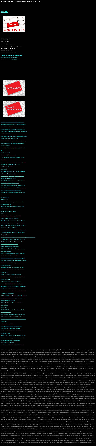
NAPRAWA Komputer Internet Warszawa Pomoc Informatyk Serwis (12, 248)
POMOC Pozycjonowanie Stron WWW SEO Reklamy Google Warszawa (13, 319)
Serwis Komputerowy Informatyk (6, 166)
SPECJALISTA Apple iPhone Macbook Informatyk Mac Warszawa (12, 262)
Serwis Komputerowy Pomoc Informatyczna (8, 211)
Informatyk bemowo (4, 272)
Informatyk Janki (4, 321)
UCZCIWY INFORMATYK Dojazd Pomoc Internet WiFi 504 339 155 (13, 239)
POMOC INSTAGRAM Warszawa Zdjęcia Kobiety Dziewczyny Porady (13, 314)
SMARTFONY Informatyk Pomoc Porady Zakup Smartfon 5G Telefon (13, 220)
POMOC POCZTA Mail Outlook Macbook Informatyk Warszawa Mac (13, 253)
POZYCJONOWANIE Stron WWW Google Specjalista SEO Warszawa (13, 171)
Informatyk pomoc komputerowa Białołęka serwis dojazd (11, 274)
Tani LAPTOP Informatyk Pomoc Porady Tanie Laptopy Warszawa (12, 176)
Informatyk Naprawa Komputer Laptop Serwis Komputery (11, 190)
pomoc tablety (3, 194)
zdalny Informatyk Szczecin (5, 133)
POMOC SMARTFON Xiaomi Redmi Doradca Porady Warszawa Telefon (13, 162)
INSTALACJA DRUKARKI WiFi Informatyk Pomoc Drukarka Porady (13, 232)
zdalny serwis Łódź (4, 159)
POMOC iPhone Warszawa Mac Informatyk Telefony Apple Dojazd (12, 276)
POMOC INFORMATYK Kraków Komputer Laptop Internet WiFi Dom (13, 147)
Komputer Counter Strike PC (6, 204)
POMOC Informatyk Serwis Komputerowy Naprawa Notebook (11, 326)
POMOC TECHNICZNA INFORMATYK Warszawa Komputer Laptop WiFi (13, 260)
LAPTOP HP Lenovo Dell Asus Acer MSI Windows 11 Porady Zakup (12, 157)
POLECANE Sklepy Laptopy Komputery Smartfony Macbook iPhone (13, 192)
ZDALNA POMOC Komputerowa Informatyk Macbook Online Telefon (13, 129)
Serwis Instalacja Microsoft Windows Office (8, 173)
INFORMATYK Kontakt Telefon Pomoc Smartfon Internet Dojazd (12, 126)
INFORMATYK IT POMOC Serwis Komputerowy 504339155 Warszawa (13, 180)
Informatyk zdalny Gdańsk (5, 152)
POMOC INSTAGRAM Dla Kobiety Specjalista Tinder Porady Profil (13, 269)
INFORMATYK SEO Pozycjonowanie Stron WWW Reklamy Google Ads (13, 187)
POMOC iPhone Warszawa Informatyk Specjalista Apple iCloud (12, 241)
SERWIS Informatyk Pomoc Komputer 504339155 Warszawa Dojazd (13, 337)
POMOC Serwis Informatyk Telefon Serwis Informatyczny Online (12, 283)
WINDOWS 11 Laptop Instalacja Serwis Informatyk (10, 183)
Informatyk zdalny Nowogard (6, 251)
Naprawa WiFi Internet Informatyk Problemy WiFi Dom (10, 164)
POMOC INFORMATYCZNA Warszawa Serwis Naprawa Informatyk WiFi (13, 225)
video (1, 150)
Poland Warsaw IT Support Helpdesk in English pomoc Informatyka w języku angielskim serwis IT (18, 237)
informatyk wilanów (4, 305)
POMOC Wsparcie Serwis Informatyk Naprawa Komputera (11, 281)
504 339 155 (4, 12)
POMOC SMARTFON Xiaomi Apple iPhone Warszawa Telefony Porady (13, 140)
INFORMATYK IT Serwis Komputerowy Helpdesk (9, 244)
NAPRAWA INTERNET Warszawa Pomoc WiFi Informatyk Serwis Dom (13, 335)
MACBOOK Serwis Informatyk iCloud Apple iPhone (10, 246)
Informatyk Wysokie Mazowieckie (6, 234)
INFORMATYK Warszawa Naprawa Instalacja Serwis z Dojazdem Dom (13, 286)
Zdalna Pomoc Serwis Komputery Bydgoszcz (8, 288)
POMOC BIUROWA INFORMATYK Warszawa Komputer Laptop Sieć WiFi (14, 131)
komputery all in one (4, 199)
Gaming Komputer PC (4, 208)
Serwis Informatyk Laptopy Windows (7, 323)
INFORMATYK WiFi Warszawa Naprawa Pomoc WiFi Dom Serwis (12, 267)
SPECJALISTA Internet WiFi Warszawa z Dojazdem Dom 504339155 (13, 298)
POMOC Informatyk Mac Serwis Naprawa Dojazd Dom (10, 328)
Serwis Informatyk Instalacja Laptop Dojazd (8, 178)
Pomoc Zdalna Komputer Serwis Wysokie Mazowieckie (10, 340)
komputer (2, 213)
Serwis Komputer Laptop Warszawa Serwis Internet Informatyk (12, 330)
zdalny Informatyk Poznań (5, 145)
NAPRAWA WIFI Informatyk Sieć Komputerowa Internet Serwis (12, 302)
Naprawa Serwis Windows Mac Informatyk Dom (9, 255)
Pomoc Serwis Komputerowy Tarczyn (7, 293)
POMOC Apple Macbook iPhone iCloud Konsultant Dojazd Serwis (12, 143)
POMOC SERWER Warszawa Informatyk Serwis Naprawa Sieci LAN (13, 185)
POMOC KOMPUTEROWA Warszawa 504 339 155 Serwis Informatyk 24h (14, 230)
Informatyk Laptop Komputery (6, 265)
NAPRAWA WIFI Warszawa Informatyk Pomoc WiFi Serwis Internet (12, 206)
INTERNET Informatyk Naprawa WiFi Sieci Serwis (9, 218)
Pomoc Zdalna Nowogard (5, 333)
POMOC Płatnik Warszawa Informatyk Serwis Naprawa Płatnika (12, 201)
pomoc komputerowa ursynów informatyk (8, 300)
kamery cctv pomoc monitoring (6, 312)
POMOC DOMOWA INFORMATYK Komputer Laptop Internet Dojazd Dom (14, 136)
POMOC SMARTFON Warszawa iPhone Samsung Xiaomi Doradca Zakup (14, 295)
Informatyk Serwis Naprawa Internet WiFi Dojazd (9, 138)
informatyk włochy (4, 169)
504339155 (14, 60)
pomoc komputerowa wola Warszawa (7, 342)
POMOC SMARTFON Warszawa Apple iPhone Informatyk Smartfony (13, 309)
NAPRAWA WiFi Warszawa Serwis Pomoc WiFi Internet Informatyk (12, 316)
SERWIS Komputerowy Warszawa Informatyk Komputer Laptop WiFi (13, 258)
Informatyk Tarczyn (4, 307)
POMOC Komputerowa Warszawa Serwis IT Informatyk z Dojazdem (12, 122)
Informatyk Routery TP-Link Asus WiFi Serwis (9, 227)
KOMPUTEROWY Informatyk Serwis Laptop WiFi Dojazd (11, 215)
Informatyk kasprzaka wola (5, 279)
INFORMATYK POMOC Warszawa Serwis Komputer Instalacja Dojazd (13, 124)
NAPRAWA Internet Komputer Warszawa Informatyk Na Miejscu (12, 344)
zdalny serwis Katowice (5, 197)
